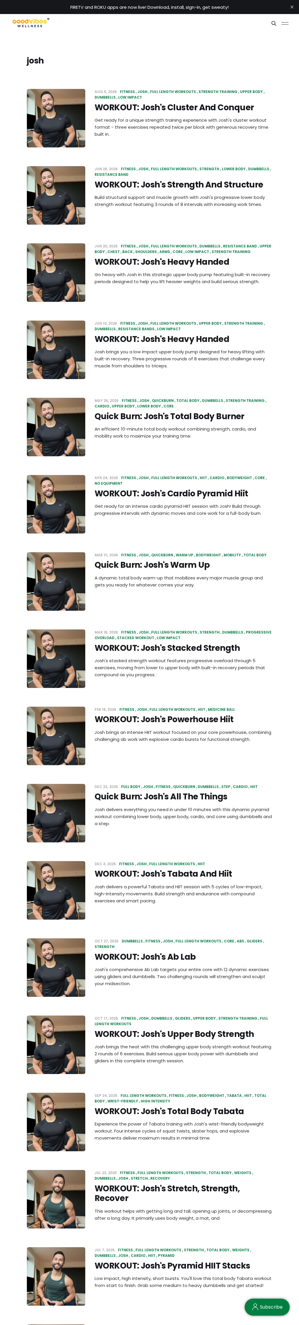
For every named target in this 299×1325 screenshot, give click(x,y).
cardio (217, 477)
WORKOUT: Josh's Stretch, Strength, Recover (167, 1193)
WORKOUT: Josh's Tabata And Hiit (163, 874)
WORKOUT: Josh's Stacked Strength (167, 648)
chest (113, 251)
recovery (160, 1178)
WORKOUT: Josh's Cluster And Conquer (174, 107)
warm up (184, 555)
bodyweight (239, 477)
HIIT (203, 477)
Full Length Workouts (173, 91)
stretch (139, 1178)
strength (209, 168)
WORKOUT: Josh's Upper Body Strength (174, 1034)
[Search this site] (274, 23)
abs (240, 941)
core (178, 251)
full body (130, 786)
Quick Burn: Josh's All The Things (161, 796)
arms (164, 251)
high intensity (155, 1101)
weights (242, 1172)
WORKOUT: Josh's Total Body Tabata (169, 1111)
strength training (218, 91)
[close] (292, 7)
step (225, 786)
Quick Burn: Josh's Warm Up (152, 565)
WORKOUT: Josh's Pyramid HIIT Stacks (172, 1265)
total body (187, 400)
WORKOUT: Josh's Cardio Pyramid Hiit (171, 493)
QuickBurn (163, 400)
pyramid (166, 1255)
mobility (232, 555)
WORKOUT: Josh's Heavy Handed (162, 262)
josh (142, 91)
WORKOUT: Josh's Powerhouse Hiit (164, 719)
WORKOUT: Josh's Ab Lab (145, 957)
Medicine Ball (221, 709)
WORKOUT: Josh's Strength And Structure (179, 184)
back (127, 251)
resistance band (240, 246)
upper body (251, 91)
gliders (254, 941)
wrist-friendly (122, 1101)
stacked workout (135, 637)
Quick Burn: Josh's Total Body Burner (169, 416)
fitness (127, 91)
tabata (234, 1095)
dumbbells (258, 168)
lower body (234, 168)
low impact (130, 97)
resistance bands (136, 328)
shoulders (146, 251)
